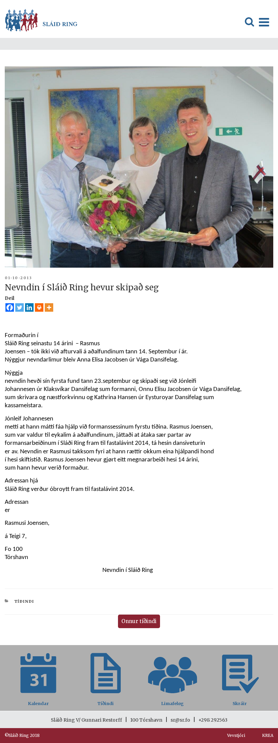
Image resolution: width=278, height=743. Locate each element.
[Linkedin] (29, 307)
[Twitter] (19, 307)
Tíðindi (24, 601)
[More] (49, 307)
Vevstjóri (236, 735)
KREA (267, 735)
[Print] (39, 307)
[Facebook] (9, 307)
